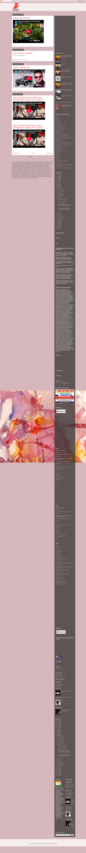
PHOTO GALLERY (59, 141)
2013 (58, 228)
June (59, 212)
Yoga (57, 481)
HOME (57, 116)
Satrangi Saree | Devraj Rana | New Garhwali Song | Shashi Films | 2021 (67, 56)
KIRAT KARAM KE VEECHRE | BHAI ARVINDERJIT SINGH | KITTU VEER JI (28, 99)
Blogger (55, 843)
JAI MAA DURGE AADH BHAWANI (62, 136)
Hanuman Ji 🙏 (59, 681)
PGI (56, 465)
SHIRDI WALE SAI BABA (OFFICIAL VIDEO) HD (66, 71)
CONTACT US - (59, 158)
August (59, 196)
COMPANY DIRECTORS (60, 126)
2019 (58, 186)
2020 (58, 184)
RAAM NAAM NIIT (59, 132)
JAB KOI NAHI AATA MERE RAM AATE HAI (64, 143)
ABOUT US (58, 118)
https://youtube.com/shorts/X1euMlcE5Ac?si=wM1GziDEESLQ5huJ (64, 459)
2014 (58, 226)
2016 (58, 223)
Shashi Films (58, 475)
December (60, 189)
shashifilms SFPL (59, 479)
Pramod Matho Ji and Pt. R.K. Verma (63, 467)
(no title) (57, 61)
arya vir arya (58, 452)
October (59, 192)
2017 (58, 221)
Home (32, 153)
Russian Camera (59, 469)
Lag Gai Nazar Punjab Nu (22, 53)
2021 (58, 182)
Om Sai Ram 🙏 (59, 706)
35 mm (62, 700)
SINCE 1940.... (58, 120)
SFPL (57, 471)
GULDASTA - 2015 (59, 162)
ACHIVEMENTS (59, 150)
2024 (58, 177)
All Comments (60, 412)
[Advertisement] (62, 23)
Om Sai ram (58, 463)
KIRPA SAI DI (58, 124)
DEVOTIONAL (58, 122)
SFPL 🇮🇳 (57, 473)
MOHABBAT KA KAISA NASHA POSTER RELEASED (67, 106)
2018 (58, 188)
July (59, 198)
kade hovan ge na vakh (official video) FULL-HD (67, 77)
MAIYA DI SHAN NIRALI (60, 128)
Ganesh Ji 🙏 (58, 687)
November (60, 191)
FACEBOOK (58, 156)
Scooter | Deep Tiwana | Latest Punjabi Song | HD (67, 711)
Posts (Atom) (35, 156)
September (60, 194)
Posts (58, 410)
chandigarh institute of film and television (63, 454)
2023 (58, 179)
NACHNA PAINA (59, 147)
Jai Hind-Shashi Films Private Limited (63, 461)
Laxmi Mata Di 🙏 (59, 684)
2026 (58, 174)
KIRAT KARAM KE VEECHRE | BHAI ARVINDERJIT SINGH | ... (64, 205)
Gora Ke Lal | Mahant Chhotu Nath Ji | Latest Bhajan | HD (69, 808)
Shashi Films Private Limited (60, 788)
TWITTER (57, 154)
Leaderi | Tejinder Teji (21, 67)
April (59, 214)
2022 (58, 181)
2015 (58, 225)
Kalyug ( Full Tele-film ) (22, 18)
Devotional (58, 456)
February (60, 217)
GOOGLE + (58, 152)
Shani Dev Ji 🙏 (59, 674)
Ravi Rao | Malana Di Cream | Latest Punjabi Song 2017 (67, 90)
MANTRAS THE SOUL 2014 (61, 134)
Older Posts (49, 153)
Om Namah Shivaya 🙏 (60, 678)
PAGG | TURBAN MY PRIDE (61, 160)
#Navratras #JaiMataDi (60, 450)
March (59, 216)
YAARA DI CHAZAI (59, 130)
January (59, 219)
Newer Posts (16, 153)
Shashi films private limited (21, 59)
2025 (58, 176)
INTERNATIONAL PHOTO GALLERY (63, 145)
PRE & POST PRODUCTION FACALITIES (64, 167)
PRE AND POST (59, 149)
